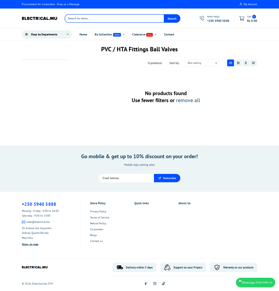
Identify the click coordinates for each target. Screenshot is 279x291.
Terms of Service (99, 217)
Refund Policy (98, 223)
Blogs (93, 235)
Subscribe (169, 178)
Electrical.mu (39, 283)
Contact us (96, 241)
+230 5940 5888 (39, 204)
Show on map (30, 244)
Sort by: (174, 63)
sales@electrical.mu (38, 222)
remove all (188, 100)
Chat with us (263, 282)
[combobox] (114, 18)
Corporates (96, 229)
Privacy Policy (98, 211)
